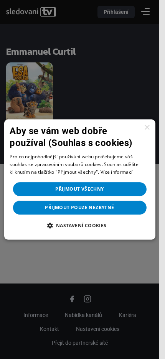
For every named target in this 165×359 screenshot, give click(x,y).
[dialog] (79, 179)
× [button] (147, 128)
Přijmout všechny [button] (79, 189)
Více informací (116, 172)
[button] (79, 225)
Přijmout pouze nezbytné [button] (79, 207)
